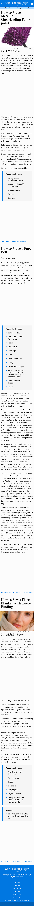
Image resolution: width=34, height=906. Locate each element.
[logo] (17, 3)
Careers (17, 891)
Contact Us (17, 888)
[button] (1, 3)
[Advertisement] (17, 97)
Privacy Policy (17, 897)
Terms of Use (17, 894)
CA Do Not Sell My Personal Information (17, 900)
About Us (17, 882)
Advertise (17, 885)
